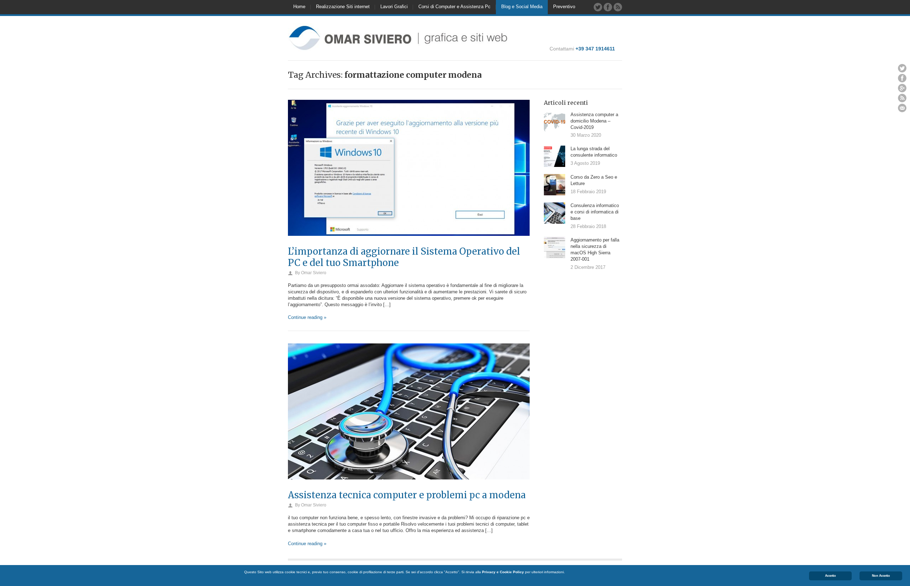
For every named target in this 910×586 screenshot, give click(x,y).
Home (299, 6)
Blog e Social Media (521, 6)
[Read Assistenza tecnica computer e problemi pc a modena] (409, 486)
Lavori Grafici (394, 6)
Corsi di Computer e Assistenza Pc (454, 6)
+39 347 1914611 (595, 48)
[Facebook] (608, 7)
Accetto (830, 575)
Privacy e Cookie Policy (503, 572)
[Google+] (902, 88)
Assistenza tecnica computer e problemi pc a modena (407, 495)
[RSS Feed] (618, 7)
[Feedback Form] (902, 108)
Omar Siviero (313, 272)
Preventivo (564, 6)
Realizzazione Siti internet (343, 6)
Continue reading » (307, 317)
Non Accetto (881, 575)
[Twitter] (598, 7)
